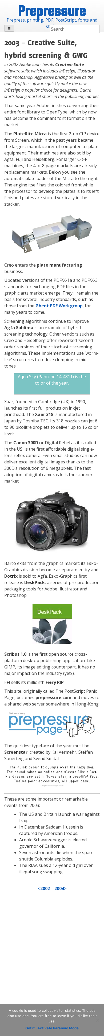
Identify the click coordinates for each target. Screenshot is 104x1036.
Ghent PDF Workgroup (59, 306)
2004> (60, 888)
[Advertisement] (52, 958)
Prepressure (52, 10)
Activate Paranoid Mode (58, 1028)
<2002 (44, 888)
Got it (30, 1028)
